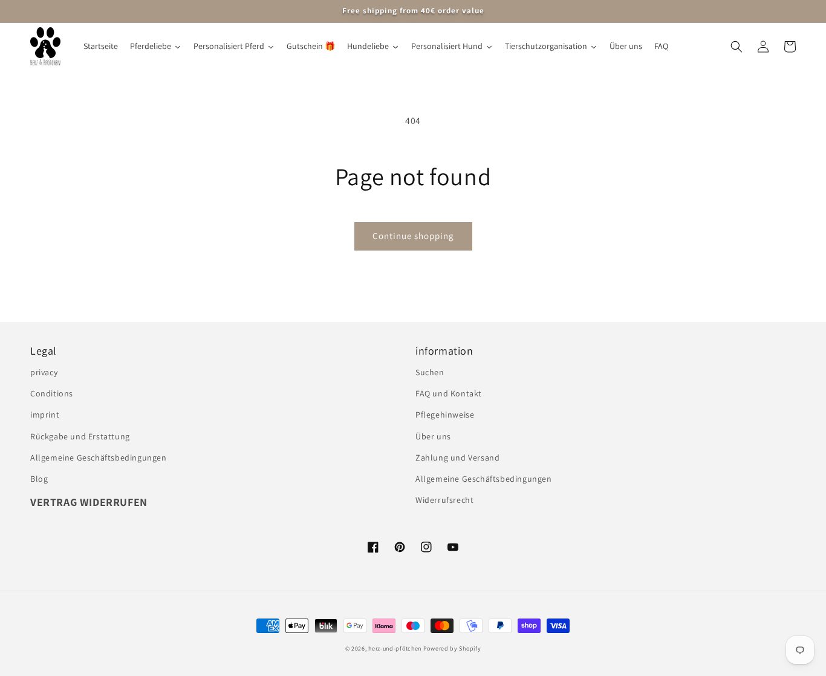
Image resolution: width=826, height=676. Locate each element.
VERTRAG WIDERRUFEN (89, 502)
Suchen (429, 372)
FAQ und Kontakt (448, 393)
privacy (43, 372)
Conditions (51, 393)
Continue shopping (413, 235)
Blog (39, 478)
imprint (44, 414)
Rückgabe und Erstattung (80, 436)
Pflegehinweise (444, 414)
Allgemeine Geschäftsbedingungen (98, 457)
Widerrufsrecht (444, 499)
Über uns (433, 436)
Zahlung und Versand (457, 457)
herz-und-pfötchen (394, 648)
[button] (736, 46)
